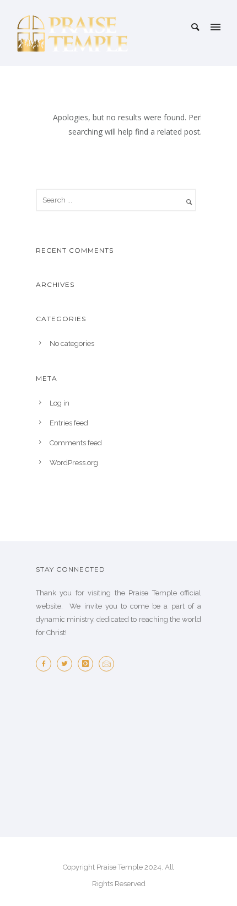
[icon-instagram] (88, 663)
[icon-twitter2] (67, 663)
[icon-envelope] (109, 663)
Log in (59, 403)
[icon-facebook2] (46, 663)
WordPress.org (74, 463)
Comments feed (76, 443)
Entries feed (69, 423)
